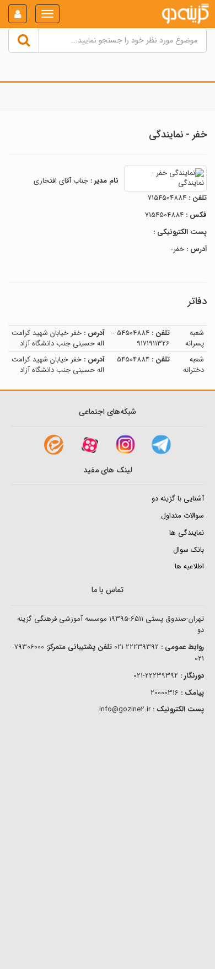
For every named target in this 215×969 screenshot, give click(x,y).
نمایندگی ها (186, 533)
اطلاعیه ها (189, 566)
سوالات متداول (182, 515)
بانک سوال (188, 550)
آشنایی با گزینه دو (178, 498)
